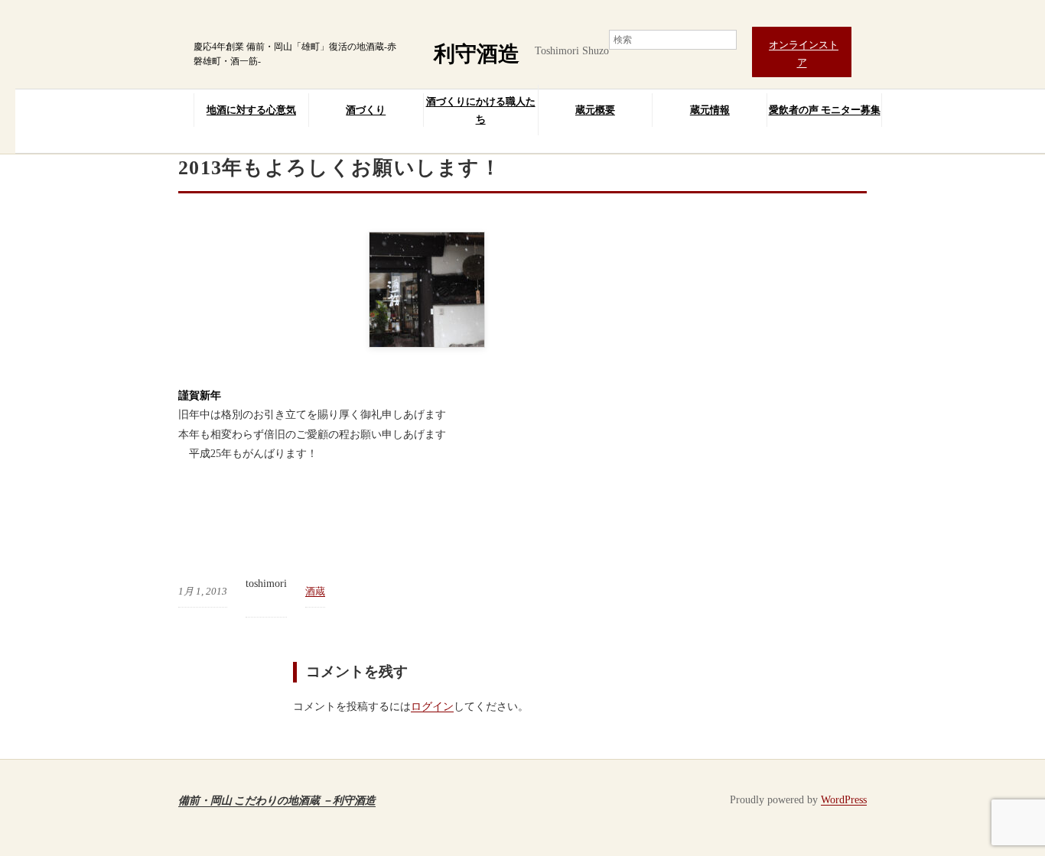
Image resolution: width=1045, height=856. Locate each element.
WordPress (844, 800)
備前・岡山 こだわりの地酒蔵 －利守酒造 (277, 799)
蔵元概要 (595, 109)
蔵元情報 (710, 109)
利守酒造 (476, 54)
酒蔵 (315, 591)
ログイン (432, 706)
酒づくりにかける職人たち (481, 110)
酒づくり (366, 109)
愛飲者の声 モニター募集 (825, 109)
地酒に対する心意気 (251, 109)
